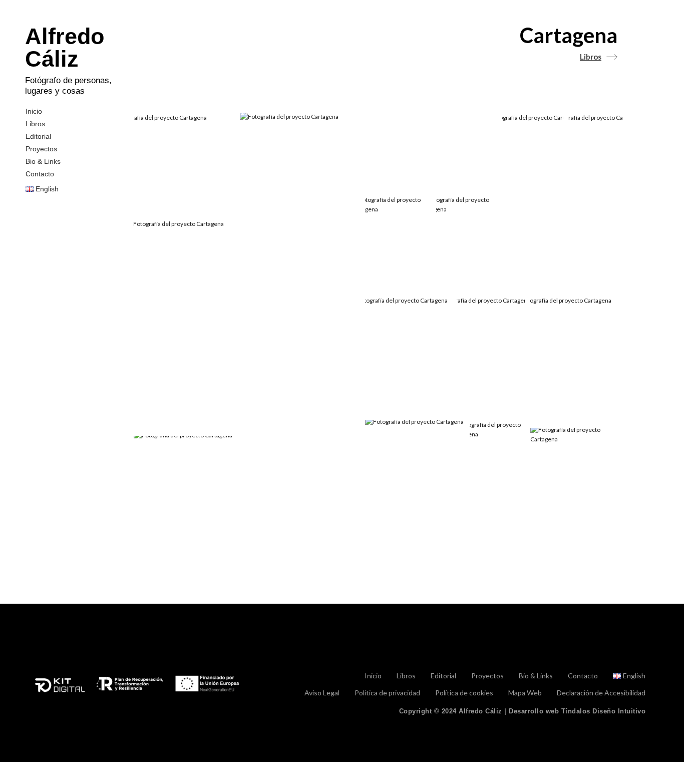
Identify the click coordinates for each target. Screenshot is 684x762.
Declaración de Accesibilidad (601, 692)
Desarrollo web (577, 711)
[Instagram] (641, 650)
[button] (184, 163)
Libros (35, 124)
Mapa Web (525, 692)
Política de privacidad (387, 692)
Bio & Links (43, 161)
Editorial (38, 136)
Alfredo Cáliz (64, 48)
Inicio (34, 111)
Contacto (40, 174)
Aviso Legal (321, 692)
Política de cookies (464, 692)
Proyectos (41, 149)
